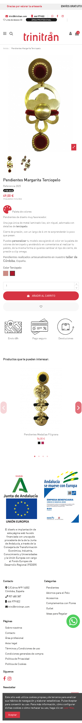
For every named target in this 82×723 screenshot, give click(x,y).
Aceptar (12, 714)
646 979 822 (39, 16)
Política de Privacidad (17, 658)
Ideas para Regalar (56, 613)
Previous (3, 408)
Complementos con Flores (61, 603)
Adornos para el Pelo (58, 592)
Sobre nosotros (13, 627)
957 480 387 (14, 596)
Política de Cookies (15, 664)
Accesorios (52, 598)
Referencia (9, 186)
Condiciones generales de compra (24, 653)
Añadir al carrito (43, 295)
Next (78, 408)
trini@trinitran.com (18, 16)
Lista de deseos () (14, 19)
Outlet (49, 608)
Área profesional (41, 19)
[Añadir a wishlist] (41, 306)
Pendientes (52, 587)
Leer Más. (69, 707)
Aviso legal (11, 643)
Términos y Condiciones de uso (22, 648)
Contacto (10, 632)
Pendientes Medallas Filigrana (41, 434)
